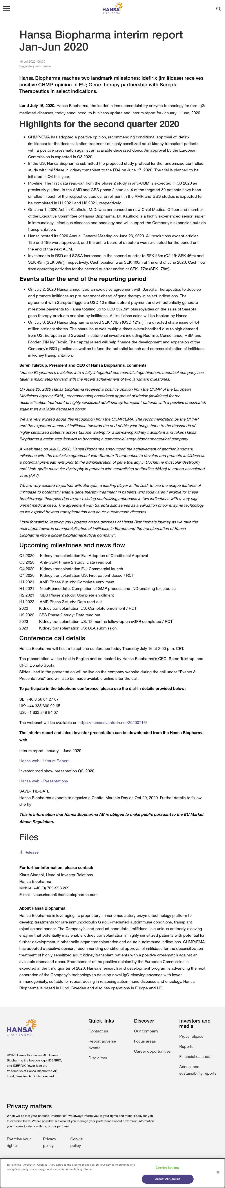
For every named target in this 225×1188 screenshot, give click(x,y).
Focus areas (145, 1041)
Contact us (98, 1030)
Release (31, 852)
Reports (186, 1046)
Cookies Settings (167, 1167)
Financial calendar (195, 1056)
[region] (112, 1173)
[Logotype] (112, 8)
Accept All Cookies (167, 1179)
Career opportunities (152, 1051)
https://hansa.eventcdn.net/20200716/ (112, 722)
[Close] (218, 1172)
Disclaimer (98, 1057)
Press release (191, 1036)
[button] (6, 9)
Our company (146, 1030)
